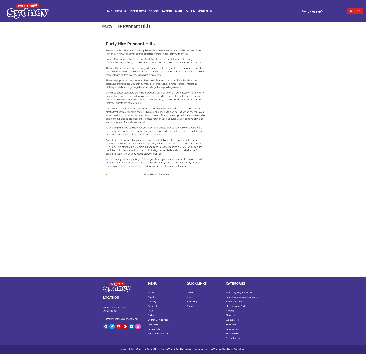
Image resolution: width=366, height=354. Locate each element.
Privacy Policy (154, 329)
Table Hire (231, 324)
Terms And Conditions (159, 333)
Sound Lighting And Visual (239, 292)
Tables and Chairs (234, 301)
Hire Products (137, 11)
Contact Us (205, 11)
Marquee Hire (232, 333)
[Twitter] (112, 326)
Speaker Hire (232, 329)
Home (109, 11)
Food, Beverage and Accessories (242, 297)
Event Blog (192, 301)
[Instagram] (138, 326)
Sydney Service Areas (158, 320)
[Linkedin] (131, 326)
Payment (167, 11)
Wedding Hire (232, 320)
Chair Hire (230, 315)
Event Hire (153, 324)
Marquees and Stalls (236, 306)
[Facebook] (106, 326)
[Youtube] (119, 326)
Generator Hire (233, 338)
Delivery (154, 11)
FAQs (150, 310)
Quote (178, 11)
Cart (189, 297)
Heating (230, 310)
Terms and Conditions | (223, 349)
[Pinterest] (125, 326)
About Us (120, 11)
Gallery (190, 11)
